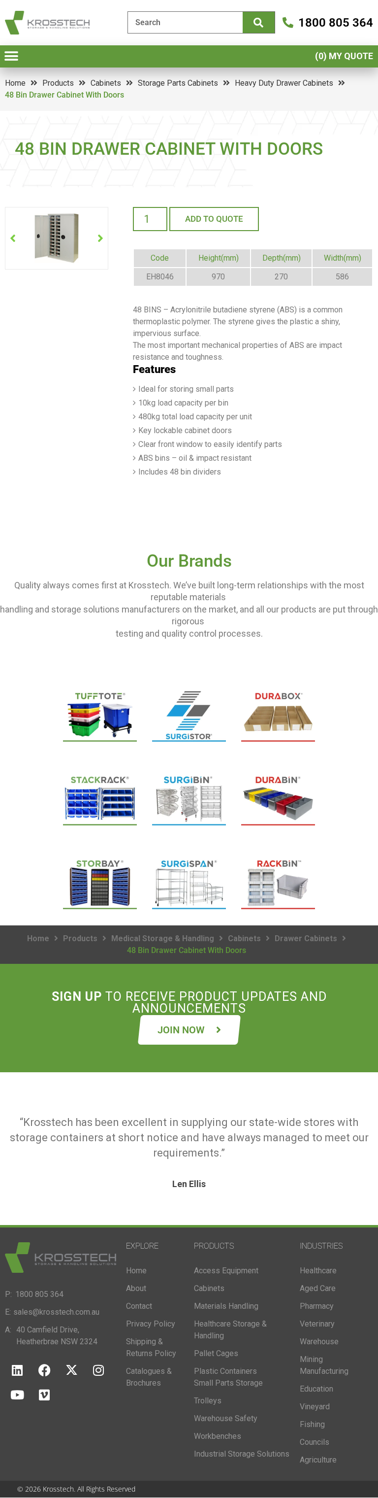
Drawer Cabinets (306, 938)
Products (58, 83)
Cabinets (106, 83)
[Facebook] (44, 1370)
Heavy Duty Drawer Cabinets (284, 83)
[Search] (259, 22)
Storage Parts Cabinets (178, 83)
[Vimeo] (44, 1394)
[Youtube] (17, 1394)
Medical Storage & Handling (162, 938)
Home (15, 83)
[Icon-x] (71, 1370)
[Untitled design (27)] (56, 238)
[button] (11, 56)
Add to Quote (214, 219)
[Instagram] (98, 1370)
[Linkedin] (17, 1370)
